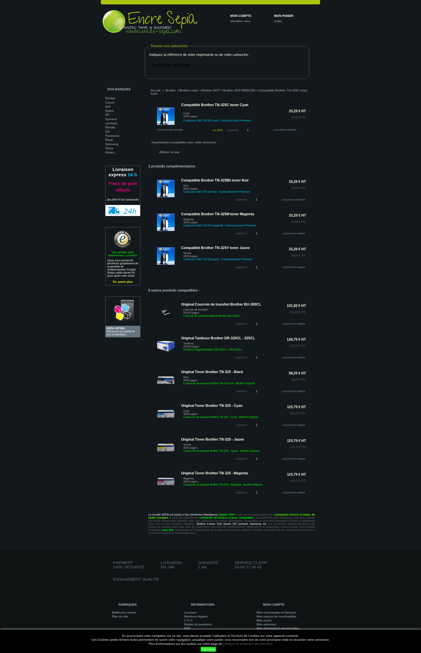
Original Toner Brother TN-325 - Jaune (212, 439)
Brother (110, 98)
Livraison (190, 612)
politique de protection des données (248, 644)
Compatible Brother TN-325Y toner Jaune (215, 248)
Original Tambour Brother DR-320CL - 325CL (218, 338)
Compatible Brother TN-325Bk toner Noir (215, 180)
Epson (109, 110)
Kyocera (111, 119)
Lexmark (111, 123)
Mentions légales (196, 616)
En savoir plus (123, 281)
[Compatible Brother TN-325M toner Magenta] (166, 230)
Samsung (111, 144)
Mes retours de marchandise (276, 616)
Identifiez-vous (240, 21)
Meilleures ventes (124, 612)
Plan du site (120, 616)
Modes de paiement (198, 624)
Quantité (232, 130)
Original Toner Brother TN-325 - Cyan (212, 405)
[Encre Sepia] (150, 23)
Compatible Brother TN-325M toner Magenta (217, 214)
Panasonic (112, 135)
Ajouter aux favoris (170, 130)
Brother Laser (188, 90)
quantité (241, 200)
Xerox (109, 148)
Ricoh (109, 140)
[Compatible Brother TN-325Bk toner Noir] (166, 196)
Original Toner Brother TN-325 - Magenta (214, 473)
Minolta (110, 127)
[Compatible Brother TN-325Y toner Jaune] (166, 263)
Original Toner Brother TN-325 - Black (212, 372)
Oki (107, 131)
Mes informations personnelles (278, 628)
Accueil (155, 90)
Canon (109, 102)
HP (107, 115)
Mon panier (283, 16)
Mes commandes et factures (276, 612)
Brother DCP (210, 90)
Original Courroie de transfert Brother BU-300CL (221, 304)
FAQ (187, 628)
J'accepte (208, 649)
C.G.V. (188, 620)
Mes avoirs (264, 620)
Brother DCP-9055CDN (239, 90)
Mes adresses (266, 624)
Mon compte (241, 16)
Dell (108, 106)
